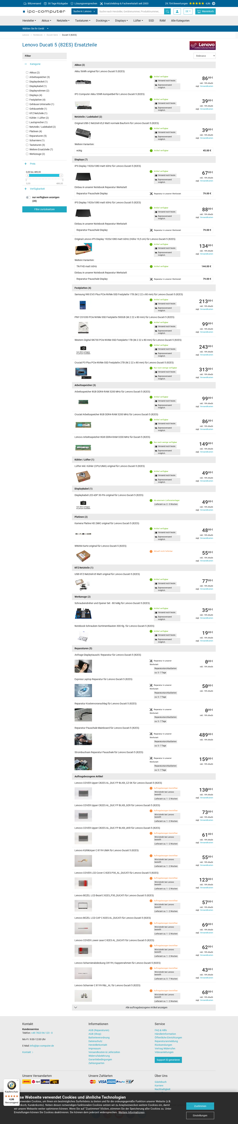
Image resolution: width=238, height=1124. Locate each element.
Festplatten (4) (37, 99)
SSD (151, 20)
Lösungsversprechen (85, 3)
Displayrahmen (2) (39, 90)
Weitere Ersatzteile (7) (41, 149)
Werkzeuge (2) (37, 154)
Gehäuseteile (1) (38, 108)
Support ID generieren (168, 1059)
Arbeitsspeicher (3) (39, 77)
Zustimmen (200, 1106)
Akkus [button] (45, 20)
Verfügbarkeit (37, 188)
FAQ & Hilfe (161, 1030)
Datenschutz (95, 1041)
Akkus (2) (34, 72)
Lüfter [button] (137, 20)
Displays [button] (120, 20)
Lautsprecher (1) (38, 122)
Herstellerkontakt (98, 1044)
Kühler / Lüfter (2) (39, 117)
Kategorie (35, 64)
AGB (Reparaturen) (99, 1030)
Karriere (159, 1085)
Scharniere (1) (37, 140)
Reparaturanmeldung (166, 1041)
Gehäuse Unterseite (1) (41, 104)
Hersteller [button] (28, 20)
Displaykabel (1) (38, 86)
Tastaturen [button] (81, 20)
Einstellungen (200, 1115)
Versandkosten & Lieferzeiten (104, 1052)
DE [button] (187, 11)
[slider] (27, 175)
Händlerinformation (165, 1033)
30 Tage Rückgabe (57, 3)
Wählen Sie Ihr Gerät (33, 28)
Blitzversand (34, 3)
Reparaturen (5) (38, 135)
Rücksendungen (163, 1044)
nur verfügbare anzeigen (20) (45, 199)
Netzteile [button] (62, 20)
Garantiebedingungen (100, 1059)
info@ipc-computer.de (42, 1045)
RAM (163, 20)
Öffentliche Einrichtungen (168, 1037)
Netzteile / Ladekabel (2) (42, 126)
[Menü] (18, 1081)
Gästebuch (161, 1082)
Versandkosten (206, 86)
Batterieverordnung (99, 1037)
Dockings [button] (102, 20)
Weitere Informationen (131, 1112)
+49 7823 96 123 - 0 (42, 1032)
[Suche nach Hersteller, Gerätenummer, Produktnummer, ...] (167, 11)
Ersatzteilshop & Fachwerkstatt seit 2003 (125, 3)
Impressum (95, 1048)
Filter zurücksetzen (44, 209)
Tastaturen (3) (37, 145)
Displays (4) (35, 95)
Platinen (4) (35, 131)
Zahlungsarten (96, 1063)
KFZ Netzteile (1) (38, 113)
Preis (32, 163)
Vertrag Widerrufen (165, 1048)
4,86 (187, 3)
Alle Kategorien (180, 20)
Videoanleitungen (164, 1052)
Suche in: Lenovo (82, 11)
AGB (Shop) (95, 1033)
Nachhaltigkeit (162, 1089)
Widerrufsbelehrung (99, 1055)
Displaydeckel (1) (38, 81)
